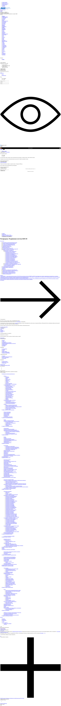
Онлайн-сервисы (4, 2)
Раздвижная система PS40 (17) (10, 260)
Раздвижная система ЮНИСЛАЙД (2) (11, 256)
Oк (7, 632)
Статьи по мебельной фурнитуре (7, 356)
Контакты (3, 6)
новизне (1, 331)
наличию (1, 330)
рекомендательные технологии (17, 631)
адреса (1, 11)
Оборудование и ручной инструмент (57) (9, 272)
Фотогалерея (4, 358)
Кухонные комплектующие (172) (8, 248)
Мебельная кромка (5, 456)
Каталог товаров (2, 9)
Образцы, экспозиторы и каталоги (7, 615)
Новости (1, 275)
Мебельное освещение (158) (7, 246)
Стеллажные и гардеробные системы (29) (11, 263)
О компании (4, 341)
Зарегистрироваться (3, 162)
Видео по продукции (5, 357)
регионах (16, 323)
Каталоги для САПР (5, 3)
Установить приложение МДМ (5, 365)
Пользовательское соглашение (6, 342)
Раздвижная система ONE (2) (10, 258)
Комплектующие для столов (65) (8, 266)
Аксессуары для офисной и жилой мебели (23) (10, 269)
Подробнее (41, 633)
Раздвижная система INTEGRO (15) (11, 255)
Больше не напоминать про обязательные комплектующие (15, 698)
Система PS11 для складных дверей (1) (12, 261)
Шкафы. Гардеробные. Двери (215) (8, 249)
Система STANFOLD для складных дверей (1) (13, 262)
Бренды (1, 617)
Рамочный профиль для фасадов (7, 547)
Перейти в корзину (3, 698)
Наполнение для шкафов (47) (9, 250)
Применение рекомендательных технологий (9, 343)
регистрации (19, 321)
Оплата (3, 350)
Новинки (3, 618)
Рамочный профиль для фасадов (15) (7, 267)
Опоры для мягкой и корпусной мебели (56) (9, 243)
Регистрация (4, 75)
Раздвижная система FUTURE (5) (11, 257)
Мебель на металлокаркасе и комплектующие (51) (10, 270)
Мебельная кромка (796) (6, 247)
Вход (3, 74)
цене (1, 329)
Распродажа (4, 619)
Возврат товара (4, 351)
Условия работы (4, 4)
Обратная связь (2, 364)
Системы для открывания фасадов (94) (9, 244)
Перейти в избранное (3, 703)
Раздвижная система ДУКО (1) (10, 252)
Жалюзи (3, 548)
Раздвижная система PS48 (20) (10, 259)
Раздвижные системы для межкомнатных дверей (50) (13, 264)
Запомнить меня (3, 145)
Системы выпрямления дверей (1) (9, 265)
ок (0, 636)
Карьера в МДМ (4, 344)
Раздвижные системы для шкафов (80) (10, 251)
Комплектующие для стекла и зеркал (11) (8, 271)
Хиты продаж (4, 620)
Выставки (3, 345)
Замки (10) (3, 268)
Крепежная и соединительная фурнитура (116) (10, 242)
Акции (3, 621)
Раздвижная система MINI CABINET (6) (12, 253)
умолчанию (2, 328)
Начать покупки (2, 628)
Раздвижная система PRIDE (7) (10, 254)
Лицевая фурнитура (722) (7, 245)
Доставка (3, 5)
